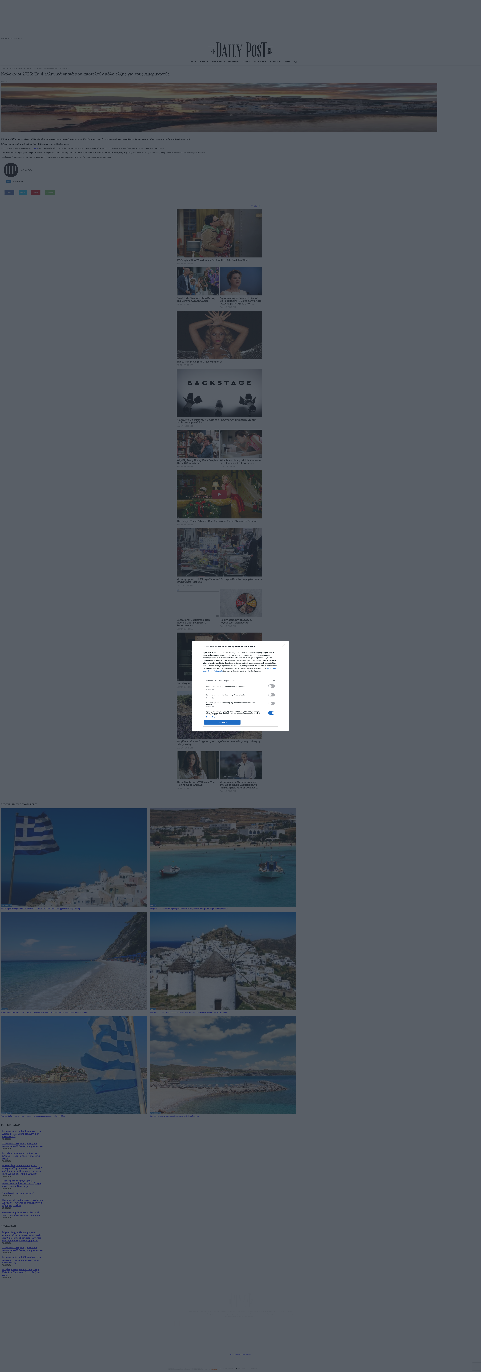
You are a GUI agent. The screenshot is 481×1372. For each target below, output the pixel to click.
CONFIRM (222, 722)
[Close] (283, 646)
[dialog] (240, 686)
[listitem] (240, 680)
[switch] (271, 686)
